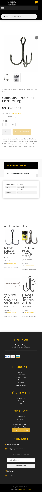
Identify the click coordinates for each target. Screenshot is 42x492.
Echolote (21, 382)
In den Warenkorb (21, 132)
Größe (5, 121)
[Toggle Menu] (2, 7)
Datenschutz (21, 419)
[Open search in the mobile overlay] (19, 16)
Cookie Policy (21, 422)
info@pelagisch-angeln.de (15, 449)
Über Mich (21, 398)
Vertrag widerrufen (21, 430)
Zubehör (9, 89)
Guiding (21, 401)
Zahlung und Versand (21, 427)
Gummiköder (21, 375)
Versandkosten (16, 113)
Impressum (21, 417)
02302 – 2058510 (12, 444)
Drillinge (15, 89)
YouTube (9, 475)
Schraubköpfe (21, 377)
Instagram (9, 471)
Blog (20, 403)
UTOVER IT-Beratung (25, 489)
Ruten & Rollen (21, 385)
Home (4, 89)
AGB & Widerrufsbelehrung (21, 424)
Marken (21, 372)
